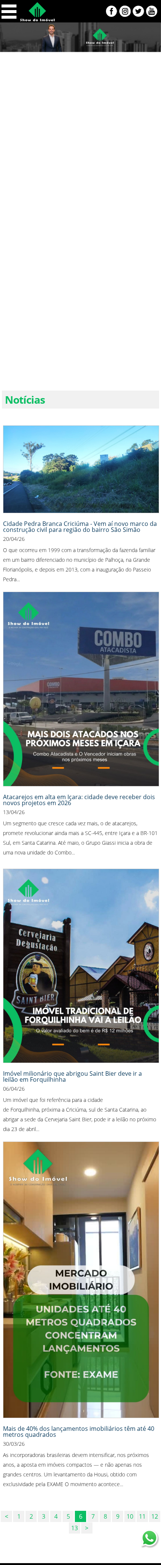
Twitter (138, 11)
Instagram (125, 11)
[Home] (37, 19)
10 (130, 1516)
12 (154, 1516)
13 (74, 1528)
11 (142, 1516)
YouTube (151, 11)
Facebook (111, 11)
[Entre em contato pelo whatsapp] (150, 1539)
